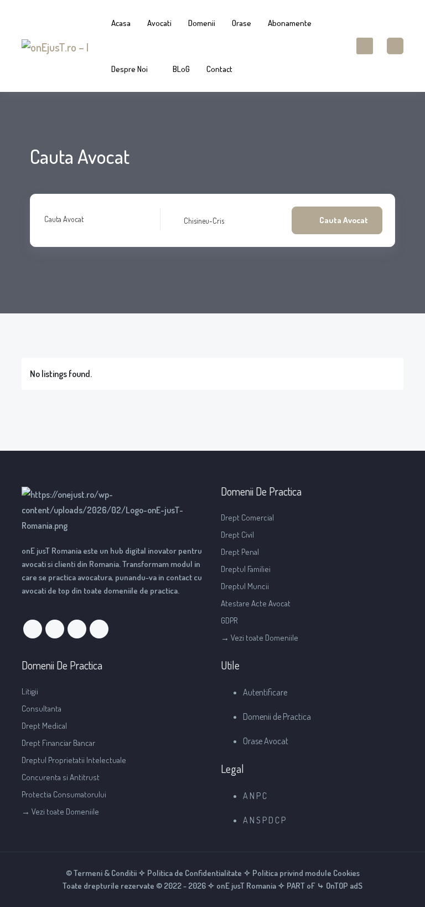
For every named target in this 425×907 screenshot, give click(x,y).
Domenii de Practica (277, 716)
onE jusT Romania (245, 885)
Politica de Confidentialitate (194, 873)
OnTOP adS (343, 885)
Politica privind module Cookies (306, 873)
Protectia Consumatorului (64, 794)
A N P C (255, 795)
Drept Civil (237, 534)
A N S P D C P (264, 820)
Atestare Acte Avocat (256, 603)
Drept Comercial (247, 517)
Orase (241, 23)
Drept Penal (240, 552)
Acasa (121, 23)
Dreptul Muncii (245, 586)
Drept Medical (44, 725)
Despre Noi (129, 69)
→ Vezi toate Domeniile (259, 637)
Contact (219, 69)
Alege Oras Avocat (197, 220)
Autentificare (265, 692)
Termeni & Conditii (105, 873)
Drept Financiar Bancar (58, 743)
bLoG (181, 69)
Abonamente (290, 23)
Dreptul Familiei (246, 569)
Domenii (201, 23)
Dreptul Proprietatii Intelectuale (74, 760)
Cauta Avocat (64, 219)
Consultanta (41, 708)
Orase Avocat (265, 740)
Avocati (159, 23)
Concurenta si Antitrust (61, 777)
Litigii (30, 691)
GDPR (229, 620)
